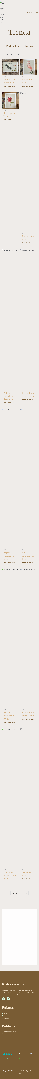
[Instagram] (3, 998)
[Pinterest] (8, 998)
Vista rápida (10, 73)
